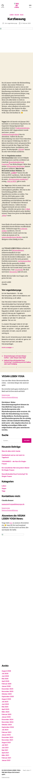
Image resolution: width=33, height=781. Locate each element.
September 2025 (8, 696)
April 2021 (5, 753)
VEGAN (21, 150)
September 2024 (8, 727)
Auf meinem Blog (24, 261)
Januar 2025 (6, 717)
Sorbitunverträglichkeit (10, 135)
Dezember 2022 (7, 737)
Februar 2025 (6, 714)
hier (11, 523)
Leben (12, 14)
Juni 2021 (5, 747)
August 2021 (6, 742)
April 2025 (5, 709)
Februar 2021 (6, 758)
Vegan (16, 14)
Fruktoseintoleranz (22, 128)
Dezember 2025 (7, 689)
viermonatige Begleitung (16, 166)
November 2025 (7, 691)
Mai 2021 (5, 750)
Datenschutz (5, 777)
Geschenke (19, 270)
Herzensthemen (18, 250)
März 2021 (5, 755)
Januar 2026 (6, 686)
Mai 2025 (5, 707)
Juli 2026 (5, 673)
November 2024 (7, 722)
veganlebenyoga (12, 23)
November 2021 (7, 740)
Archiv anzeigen (7, 347)
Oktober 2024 (7, 724)
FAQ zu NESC (11, 181)
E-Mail (27, 209)
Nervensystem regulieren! (18, 179)
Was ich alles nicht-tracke (11, 451)
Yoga (21, 14)
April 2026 (5, 681)
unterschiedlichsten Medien (12, 237)
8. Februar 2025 (26, 23)
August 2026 (6, 671)
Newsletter (13, 272)
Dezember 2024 (7, 719)
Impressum (6, 395)
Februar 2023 (6, 732)
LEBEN (14, 173)
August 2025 (6, 699)
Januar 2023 (6, 735)
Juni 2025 (5, 704)
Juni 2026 (5, 676)
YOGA (4, 216)
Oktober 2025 (7, 694)
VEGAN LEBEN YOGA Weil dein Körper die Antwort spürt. (11, 772)
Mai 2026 (5, 679)
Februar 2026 (6, 684)
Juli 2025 (5, 701)
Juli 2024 (5, 730)
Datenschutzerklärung (10, 397)
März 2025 (5, 712)
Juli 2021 (5, 745)
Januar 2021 (6, 760)
